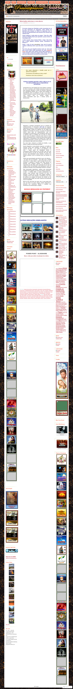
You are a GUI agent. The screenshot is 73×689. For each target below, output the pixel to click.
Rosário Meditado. (59, 189)
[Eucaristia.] (11, 431)
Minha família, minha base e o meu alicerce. (31, 21)
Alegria (60, 268)
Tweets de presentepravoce (11, 558)
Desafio (62, 280)
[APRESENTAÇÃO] (11, 33)
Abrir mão (45, 294)
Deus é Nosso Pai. (59, 208)
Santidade (63, 324)
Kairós (57, 303)
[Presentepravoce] (61, 80)
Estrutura (50, 295)
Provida (57, 320)
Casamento (58, 275)
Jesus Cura (22, 293)
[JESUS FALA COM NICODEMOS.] (11, 384)
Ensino (47, 295)
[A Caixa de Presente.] (11, 396)
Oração (63, 308)
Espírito (57, 284)
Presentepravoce (43, 293)
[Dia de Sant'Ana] (12, 520)
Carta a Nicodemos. (55, 2)
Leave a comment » (47, 298)
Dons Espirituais (62, 282)
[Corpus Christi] (12, 524)
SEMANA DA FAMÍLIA (11, 507)
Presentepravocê (60, 318)
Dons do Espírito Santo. (60, 282)
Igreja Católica (40, 291)
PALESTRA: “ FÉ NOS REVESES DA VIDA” (12, 187)
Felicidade (58, 293)
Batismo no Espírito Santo (61, 271)
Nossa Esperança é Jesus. (12, 106)
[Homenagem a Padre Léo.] (11, 458)
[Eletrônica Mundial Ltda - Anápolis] (62, 60)
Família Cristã (60, 291)
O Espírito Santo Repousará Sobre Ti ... (61, 307)
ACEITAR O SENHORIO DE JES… (61, 252)
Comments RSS (16, 16)
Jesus (51, 291)
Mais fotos (8, 624)
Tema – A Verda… (62, 247)
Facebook (46, 290)
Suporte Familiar (37, 298)
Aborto (57, 268)
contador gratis (10, 125)
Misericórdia (61, 304)
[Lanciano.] (11, 412)
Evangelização (59, 287)
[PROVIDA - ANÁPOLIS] (61, 132)
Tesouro (41, 298)
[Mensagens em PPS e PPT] (11, 309)
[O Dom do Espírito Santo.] (11, 291)
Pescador (21, 298)
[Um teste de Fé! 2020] (11, 283)
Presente (59, 316)
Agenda (25, 289)
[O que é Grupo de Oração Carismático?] (11, 355)
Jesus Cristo (63, 301)
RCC (60, 320)
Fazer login (58, 151)
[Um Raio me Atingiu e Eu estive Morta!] (11, 476)
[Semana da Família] (62, 393)
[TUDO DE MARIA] (11, 440)
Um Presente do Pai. (42, 2)
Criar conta (58, 149)
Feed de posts (58, 153)
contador (8, 132)
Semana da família (30, 294)
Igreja (61, 296)
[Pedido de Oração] (61, 93)
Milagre (57, 304)
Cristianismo (58, 280)
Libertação (60, 303)
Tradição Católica (37, 294)
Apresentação (34, 289)
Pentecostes (59, 315)
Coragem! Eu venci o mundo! (61, 204)
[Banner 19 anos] (11, 42)
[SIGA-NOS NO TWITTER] (11, 550)
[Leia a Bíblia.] (11, 468)
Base (21, 295)
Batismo (58, 271)
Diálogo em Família (42, 295)
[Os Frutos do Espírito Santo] (11, 300)
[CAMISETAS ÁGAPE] (61, 47)
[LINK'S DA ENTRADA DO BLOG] (12, 153)
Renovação (64, 320)
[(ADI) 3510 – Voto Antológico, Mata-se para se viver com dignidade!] (11, 403)
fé (63, 293)
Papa (60, 312)
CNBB (64, 276)
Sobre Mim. (31, 2)
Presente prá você (36, 293)
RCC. (14, 2)
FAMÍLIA (60, 289)
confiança (58, 278)
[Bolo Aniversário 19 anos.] (11, 39)
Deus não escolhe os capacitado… (62, 227)
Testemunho (59, 329)
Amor (51, 294)
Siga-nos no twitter (11, 556)
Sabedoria (58, 322)
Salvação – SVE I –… (63, 248)
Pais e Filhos (59, 310)
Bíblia (57, 273)
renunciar (29, 298)
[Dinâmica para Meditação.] (11, 327)
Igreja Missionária (47, 291)
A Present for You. (61, 270)
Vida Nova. (59, 332)
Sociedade (61, 328)
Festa (61, 293)
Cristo (41, 290)
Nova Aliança (61, 305)
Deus (43, 290)
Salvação (58, 324)
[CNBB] (61, 87)
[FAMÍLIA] (11, 504)
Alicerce (48, 294)
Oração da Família (61, 309)
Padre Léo (30, 293)
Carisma (64, 273)
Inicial (7, 2)
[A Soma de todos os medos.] (11, 375)
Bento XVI (65, 272)
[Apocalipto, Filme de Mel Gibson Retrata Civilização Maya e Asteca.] (11, 448)
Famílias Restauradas (60, 291)
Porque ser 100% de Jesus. (12, 81)
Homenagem (58, 294)
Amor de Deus (29, 289)
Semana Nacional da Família (61, 327)
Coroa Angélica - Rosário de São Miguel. (11, 202)
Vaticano (62, 330)
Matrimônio (64, 303)
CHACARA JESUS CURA (29, 290)
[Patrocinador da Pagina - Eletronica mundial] (11, 265)
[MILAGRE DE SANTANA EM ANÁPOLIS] (11, 346)
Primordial (25, 298)
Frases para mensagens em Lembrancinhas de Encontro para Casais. (12, 173)
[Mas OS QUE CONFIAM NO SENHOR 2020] (11, 274)
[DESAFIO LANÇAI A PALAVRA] (11, 52)
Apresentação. (21, 2)
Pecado (61, 313)
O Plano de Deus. (11, 197)
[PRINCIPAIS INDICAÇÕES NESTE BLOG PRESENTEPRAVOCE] (11, 256)
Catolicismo (59, 276)
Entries (10, 16)
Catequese (63, 275)
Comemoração (59, 277)
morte (65, 304)
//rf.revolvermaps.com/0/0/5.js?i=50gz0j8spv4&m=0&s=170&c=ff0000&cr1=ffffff (11, 137)
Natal (57, 305)
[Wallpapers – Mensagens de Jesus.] (11, 422)
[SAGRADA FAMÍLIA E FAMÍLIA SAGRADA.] (11, 365)
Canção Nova (22, 290)
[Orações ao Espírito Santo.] (11, 336)
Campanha (60, 273)
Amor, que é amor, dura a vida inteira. (12, 87)
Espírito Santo (60, 285)
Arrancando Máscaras (47, 289)
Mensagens (26, 293)
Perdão (65, 315)
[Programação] (62, 397)
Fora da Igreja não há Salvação (32, 291)
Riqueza (32, 298)
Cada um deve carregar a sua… (62, 232)
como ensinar (28, 295)
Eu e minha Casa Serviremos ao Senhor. (11, 180)
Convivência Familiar (35, 295)
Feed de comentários (60, 155)
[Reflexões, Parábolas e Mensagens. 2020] (11, 318)
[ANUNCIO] (61, 35)
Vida (65, 330)
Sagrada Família (60, 323)
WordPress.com (59, 157)
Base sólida (24, 295)
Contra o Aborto (37, 290)
